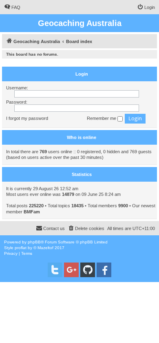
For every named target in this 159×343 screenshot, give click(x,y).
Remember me (102, 118)
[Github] (87, 270)
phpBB (34, 242)
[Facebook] (104, 270)
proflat (20, 247)
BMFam (32, 211)
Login (81, 74)
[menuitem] (12, 7)
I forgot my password (27, 118)
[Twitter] (55, 270)
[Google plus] (71, 270)
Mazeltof (45, 247)
